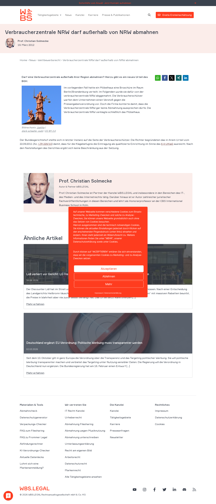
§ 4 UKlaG (167, 143)
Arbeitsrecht (72, 457)
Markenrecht (73, 470)
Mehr (108, 284)
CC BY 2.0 (50, 131)
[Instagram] (144, 489)
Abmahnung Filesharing (79, 424)
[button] (158, 78)
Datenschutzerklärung (168, 417)
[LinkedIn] (174, 489)
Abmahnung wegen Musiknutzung (85, 430)
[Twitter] (164, 489)
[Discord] (184, 489)
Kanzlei (79, 14)
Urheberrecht (73, 417)
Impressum (161, 410)
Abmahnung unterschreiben (82, 437)
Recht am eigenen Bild (78, 450)
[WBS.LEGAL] (26, 15)
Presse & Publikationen (116, 14)
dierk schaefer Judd (32, 131)
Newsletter (116, 437)
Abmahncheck (28, 410)
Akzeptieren (109, 268)
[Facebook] (154, 489)
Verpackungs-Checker (33, 424)
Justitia (40, 127)
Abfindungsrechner (31, 443)
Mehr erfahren (35, 304)
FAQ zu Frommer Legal (33, 437)
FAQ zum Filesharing (32, 430)
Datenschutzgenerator (33, 417)
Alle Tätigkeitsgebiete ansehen (83, 476)
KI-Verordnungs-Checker (35, 450)
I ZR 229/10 (45, 143)
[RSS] (194, 489)
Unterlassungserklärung (79, 443)
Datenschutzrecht (76, 463)
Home (23, 60)
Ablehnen (108, 276)
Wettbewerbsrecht (49, 60)
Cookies (160, 424)
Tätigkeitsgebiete (48, 14)
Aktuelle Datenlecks (32, 457)
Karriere (93, 14)
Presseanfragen (119, 430)
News (68, 14)
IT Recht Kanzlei (75, 410)
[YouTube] (134, 489)
